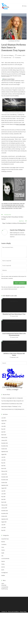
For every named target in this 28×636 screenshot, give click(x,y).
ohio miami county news (12, 228)
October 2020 (4, 504)
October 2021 (4, 470)
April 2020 (3, 521)
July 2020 (3, 512)
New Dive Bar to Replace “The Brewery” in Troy (11, 428)
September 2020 (4, 507)
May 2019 (3, 552)
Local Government (5, 580)
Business (3, 563)
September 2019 (4, 541)
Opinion (3, 583)
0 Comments (18, 57)
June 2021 (3, 482)
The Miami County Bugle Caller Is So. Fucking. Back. (12, 420)
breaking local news (8, 225)
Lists (2, 577)
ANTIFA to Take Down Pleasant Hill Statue (14, 376)
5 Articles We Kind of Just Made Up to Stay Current (11, 425)
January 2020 (4, 529)
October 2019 (4, 538)
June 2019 (3, 549)
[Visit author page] (4, 254)
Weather (3, 597)
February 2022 (4, 459)
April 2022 (3, 453)
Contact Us (4, 633)
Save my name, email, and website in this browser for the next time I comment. (13, 299)
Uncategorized (4, 594)
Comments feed (4, 609)
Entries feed (3, 607)
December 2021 (4, 465)
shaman (3, 230)
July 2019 (3, 546)
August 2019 (3, 543)
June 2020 (3, 515)
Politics (3, 586)
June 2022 (3, 448)
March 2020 (3, 524)
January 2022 (4, 462)
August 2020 (3, 510)
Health (2, 574)
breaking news (16, 225)
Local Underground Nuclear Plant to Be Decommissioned (14, 356)
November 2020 (4, 501)
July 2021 (3, 479)
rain (18, 228)
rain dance (22, 228)
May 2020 (3, 518)
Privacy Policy (23, 633)
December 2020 (4, 498)
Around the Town (7, 57)
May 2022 (3, 451)
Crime (2, 569)
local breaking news (8, 227)
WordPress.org (4, 610)
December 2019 (4, 532)
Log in (2, 605)
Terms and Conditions (13, 633)
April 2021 (3, 487)
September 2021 (4, 473)
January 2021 (4, 496)
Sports (2, 591)
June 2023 (3, 439)
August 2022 (3, 442)
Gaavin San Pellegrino (8, 55)
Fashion (3, 572)
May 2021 (3, 484)
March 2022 (3, 456)
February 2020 (4, 527)
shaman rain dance (9, 230)
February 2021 (4, 493)
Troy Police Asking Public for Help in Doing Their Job (12, 422)
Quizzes (3, 589)
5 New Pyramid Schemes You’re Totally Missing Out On (12, 431)
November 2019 (4, 535)
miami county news (17, 227)
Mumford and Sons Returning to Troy (14, 336)
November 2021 (4, 468)
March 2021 (3, 490)
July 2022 (3, 445)
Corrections (3, 566)
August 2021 (3, 476)
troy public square (17, 230)
